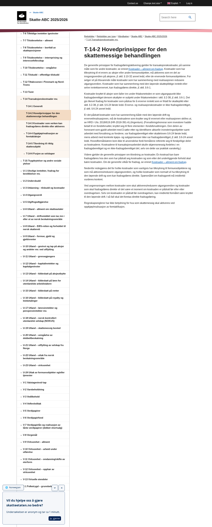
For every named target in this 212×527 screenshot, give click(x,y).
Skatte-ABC (38, 12)
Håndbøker (123, 36)
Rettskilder (89, 36)
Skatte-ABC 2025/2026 (156, 36)
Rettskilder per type (106, 36)
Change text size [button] (152, 3)
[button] (174, 3)
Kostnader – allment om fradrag (146, 69)
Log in (189, 3)
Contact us (132, 3)
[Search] (190, 17)
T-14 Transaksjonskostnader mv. (102, 39)
